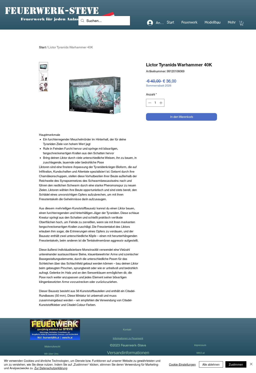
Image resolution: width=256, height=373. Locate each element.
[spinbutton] (155, 102)
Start (42, 47)
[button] (189, 23)
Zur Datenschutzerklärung (50, 368)
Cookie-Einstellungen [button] (182, 364)
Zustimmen (236, 364)
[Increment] (161, 102)
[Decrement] (149, 102)
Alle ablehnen (211, 364)
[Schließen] (251, 364)
